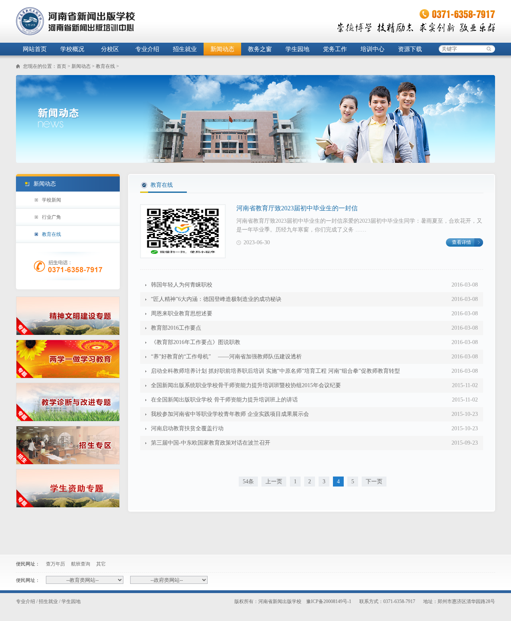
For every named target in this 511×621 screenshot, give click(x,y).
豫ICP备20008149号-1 (328, 601)
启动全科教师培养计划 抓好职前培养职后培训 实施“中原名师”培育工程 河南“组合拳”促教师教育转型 (275, 371)
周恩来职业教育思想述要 (181, 313)
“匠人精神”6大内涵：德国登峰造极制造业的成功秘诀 (216, 299)
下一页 (374, 482)
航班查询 (80, 564)
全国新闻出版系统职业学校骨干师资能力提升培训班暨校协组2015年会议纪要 (246, 385)
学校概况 (72, 49)
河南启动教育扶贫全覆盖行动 (187, 428)
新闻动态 (222, 49)
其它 (101, 564)
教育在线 (105, 66)
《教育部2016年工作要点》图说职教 (195, 342)
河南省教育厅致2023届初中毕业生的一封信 (297, 208)
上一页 (273, 482)
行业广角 (51, 217)
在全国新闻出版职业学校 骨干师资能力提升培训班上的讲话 (224, 400)
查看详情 (461, 242)
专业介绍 (147, 49)
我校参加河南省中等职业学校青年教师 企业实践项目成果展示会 (230, 414)
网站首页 (35, 49)
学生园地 (297, 49)
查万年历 (55, 564)
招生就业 (185, 49)
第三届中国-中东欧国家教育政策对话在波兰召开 (210, 443)
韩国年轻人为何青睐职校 (181, 285)
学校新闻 (51, 200)
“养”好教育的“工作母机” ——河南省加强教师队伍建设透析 (226, 357)
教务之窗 (260, 49)
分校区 (110, 49)
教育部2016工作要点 (176, 328)
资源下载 (410, 49)
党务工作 (335, 49)
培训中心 (372, 49)
